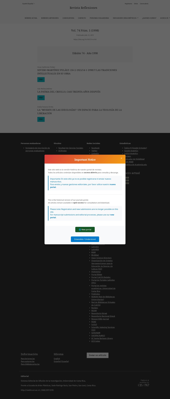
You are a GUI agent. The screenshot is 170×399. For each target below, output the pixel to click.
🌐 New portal (85, 229)
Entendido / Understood (85, 239)
